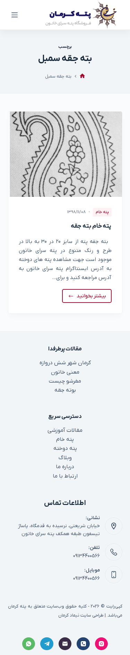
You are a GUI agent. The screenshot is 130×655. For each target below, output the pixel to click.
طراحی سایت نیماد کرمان (81, 615)
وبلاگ (65, 457)
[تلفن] (83, 643)
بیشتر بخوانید (91, 297)
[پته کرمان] (82, 76)
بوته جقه (65, 390)
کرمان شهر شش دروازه (65, 362)
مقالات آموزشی (65, 430)
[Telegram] (46, 643)
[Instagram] (101, 643)
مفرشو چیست (65, 381)
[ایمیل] (65, 643)
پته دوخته (65, 448)
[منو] (14, 15)
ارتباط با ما (65, 476)
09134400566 (86, 556)
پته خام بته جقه (91, 226)
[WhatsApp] (28, 643)
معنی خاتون (65, 372)
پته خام (102, 212)
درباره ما (65, 466)
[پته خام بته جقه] (65, 154)
